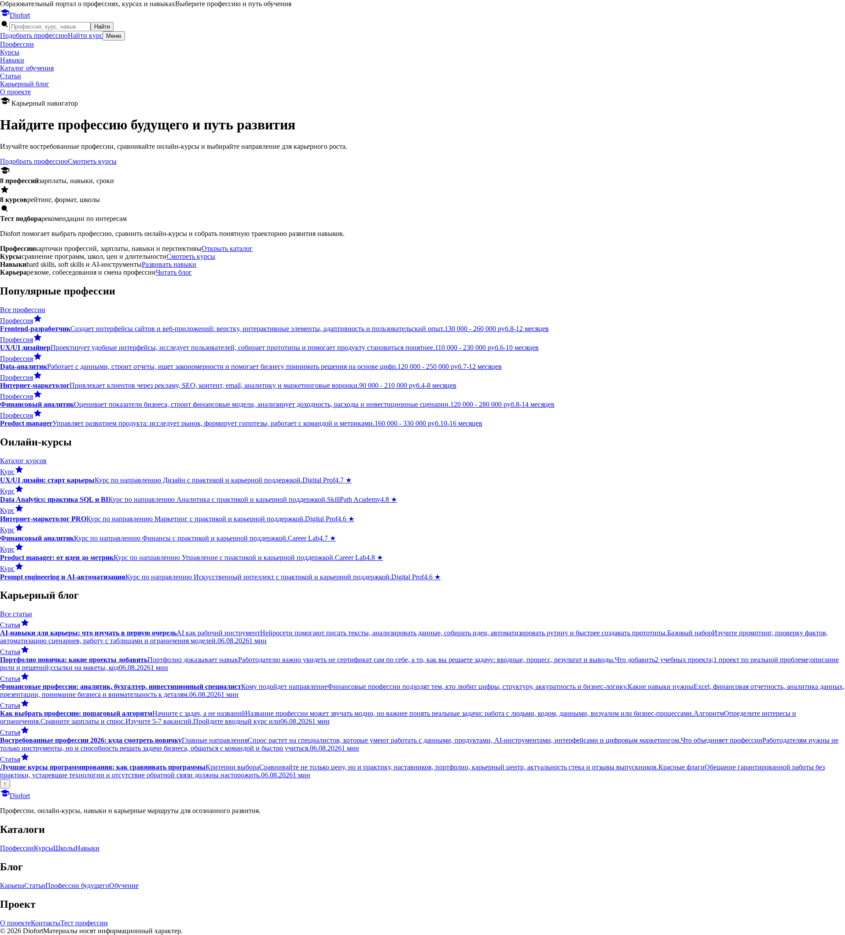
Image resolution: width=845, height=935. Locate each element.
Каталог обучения (27, 68)
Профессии (17, 44)
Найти (102, 26)
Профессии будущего (77, 885)
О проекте (15, 92)
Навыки (12, 60)
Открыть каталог (227, 248)
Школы (64, 848)
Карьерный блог (24, 84)
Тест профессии (84, 923)
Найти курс (85, 35)
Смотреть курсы (92, 161)
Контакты (45, 923)
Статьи (10, 76)
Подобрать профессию (34, 35)
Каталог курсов (23, 460)
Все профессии (22, 309)
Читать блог (174, 272)
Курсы (9, 52)
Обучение (124, 885)
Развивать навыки (169, 264)
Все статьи (16, 614)
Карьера (12, 885)
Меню (113, 36)
